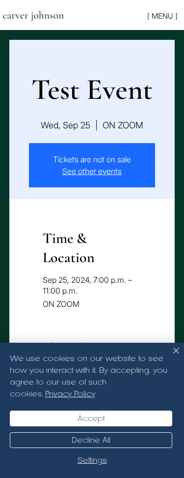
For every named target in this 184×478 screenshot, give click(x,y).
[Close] (170, 356)
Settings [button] (92, 460)
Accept (91, 418)
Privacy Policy (70, 393)
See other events (92, 171)
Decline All (91, 440)
